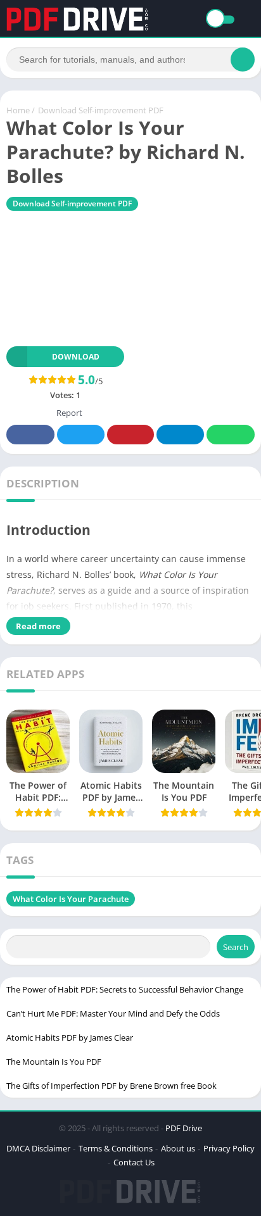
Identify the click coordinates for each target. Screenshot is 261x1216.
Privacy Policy (229, 1148)
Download (75, 356)
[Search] (243, 59)
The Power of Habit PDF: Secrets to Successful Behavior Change (124, 989)
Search (235, 947)
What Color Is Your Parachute (71, 899)
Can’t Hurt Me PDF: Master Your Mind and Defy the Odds (113, 1013)
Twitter (80, 434)
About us (178, 1148)
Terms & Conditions (116, 1148)
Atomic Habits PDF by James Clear (69, 1037)
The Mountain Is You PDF (53, 1061)
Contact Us (134, 1162)
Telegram (179, 434)
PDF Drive (183, 1128)
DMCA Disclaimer (38, 1148)
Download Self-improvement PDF (100, 110)
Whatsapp (231, 434)
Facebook (30, 434)
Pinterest (130, 434)
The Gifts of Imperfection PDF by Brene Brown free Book (111, 1085)
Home (18, 110)
